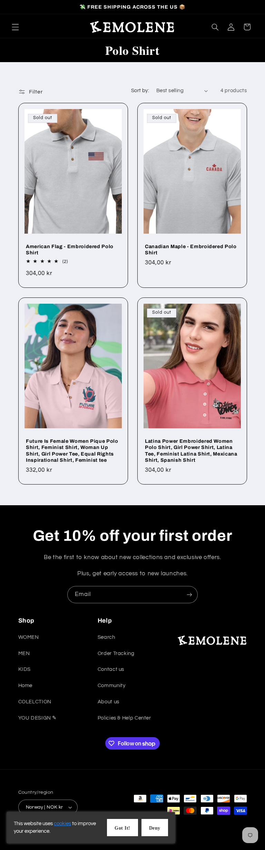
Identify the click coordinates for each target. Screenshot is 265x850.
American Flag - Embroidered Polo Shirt (70, 249)
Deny (154, 828)
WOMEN (28, 637)
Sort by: (140, 90)
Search (106, 637)
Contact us (111, 669)
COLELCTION (34, 701)
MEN (24, 653)
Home (25, 685)
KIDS (24, 669)
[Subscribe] (189, 594)
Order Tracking (116, 653)
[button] (15, 27)
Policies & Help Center (124, 718)
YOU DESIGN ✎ (37, 718)
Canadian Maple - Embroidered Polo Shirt (191, 249)
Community (112, 685)
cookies (62, 823)
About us (108, 701)
